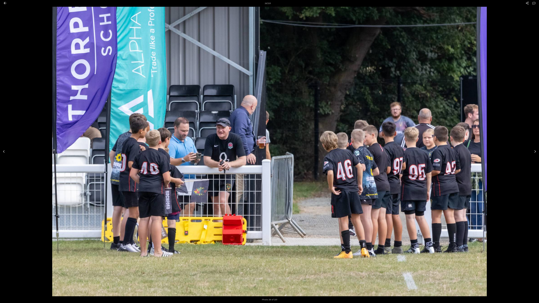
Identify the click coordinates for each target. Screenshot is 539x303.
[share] (527, 3)
